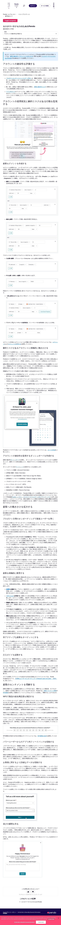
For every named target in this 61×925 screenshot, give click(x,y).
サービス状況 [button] (45, 6)
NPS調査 (5, 692)
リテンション (10, 596)
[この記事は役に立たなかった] (33, 891)
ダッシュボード (15, 460)
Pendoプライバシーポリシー (10, 912)
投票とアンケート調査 (50, 690)
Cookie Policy (51, 919)
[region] (30, 920)
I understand (41, 922)
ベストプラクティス (24, 14)
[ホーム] (52, 913)
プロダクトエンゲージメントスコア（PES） (19, 78)
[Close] (58, 918)
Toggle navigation (10, 20)
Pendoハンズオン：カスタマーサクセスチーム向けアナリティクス (31, 497)
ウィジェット (19, 467)
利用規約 (5, 913)
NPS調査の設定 (42, 736)
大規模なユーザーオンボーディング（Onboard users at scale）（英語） (36, 678)
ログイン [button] (32, 6)
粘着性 (8, 589)
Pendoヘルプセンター (9, 14)
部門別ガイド (9, 16)
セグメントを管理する (14, 344)
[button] (24, 6)
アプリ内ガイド (10, 91)
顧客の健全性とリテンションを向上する (21, 56)
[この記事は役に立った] (28, 891)
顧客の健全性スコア (40, 87)
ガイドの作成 (51, 450)
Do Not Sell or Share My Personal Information (24, 922)
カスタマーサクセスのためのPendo (31, 902)
